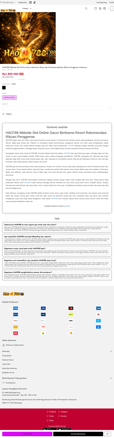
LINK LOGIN (27, 434)
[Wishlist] (95, 8)
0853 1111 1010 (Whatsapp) (12, 403)
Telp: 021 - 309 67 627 (29, 395)
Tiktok (51, 421)
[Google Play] (64, 430)
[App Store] (50, 430)
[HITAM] (4, 87)
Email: (10, 395)
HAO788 (71, 146)
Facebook (52, 412)
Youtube (63, 416)
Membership (22, 2)
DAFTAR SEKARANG (78, 434)
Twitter (51, 416)
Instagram (64, 412)
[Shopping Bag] (100, 8)
